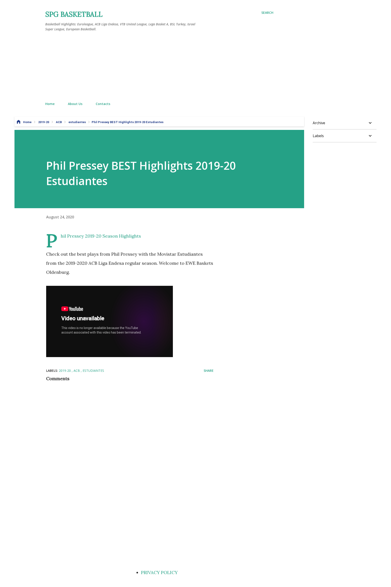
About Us (75, 104)
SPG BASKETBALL (74, 14)
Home (50, 104)
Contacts (103, 104)
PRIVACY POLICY (159, 572)
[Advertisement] (159, 66)
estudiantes (93, 370)
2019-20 (65, 370)
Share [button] (209, 370)
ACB (77, 370)
